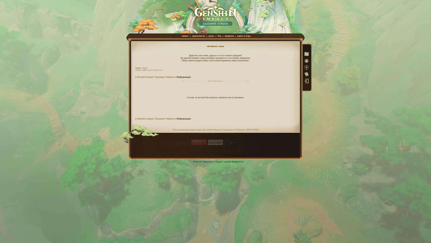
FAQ (219, 36)
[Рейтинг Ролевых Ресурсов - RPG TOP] (199, 145)
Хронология (198, 36)
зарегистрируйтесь (154, 70)
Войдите (138, 70)
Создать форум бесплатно (228, 161)
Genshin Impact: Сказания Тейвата (155, 77)
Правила (229, 36)
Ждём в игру (244, 36)
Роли (211, 36)
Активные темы (215, 46)
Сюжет (185, 36)
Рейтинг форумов (202, 161)
